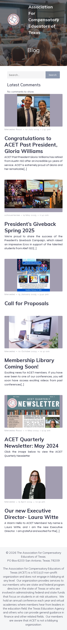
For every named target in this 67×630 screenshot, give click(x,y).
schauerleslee (12, 215)
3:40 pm (44, 294)
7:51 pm (46, 129)
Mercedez (9, 294)
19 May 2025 (30, 215)
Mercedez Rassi (13, 129)
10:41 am (45, 351)
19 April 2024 (25, 502)
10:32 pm (40, 502)
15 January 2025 (27, 294)
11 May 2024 (32, 430)
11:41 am (44, 215)
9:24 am (46, 430)
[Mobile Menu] (57, 20)
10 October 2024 (27, 351)
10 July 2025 (32, 129)
